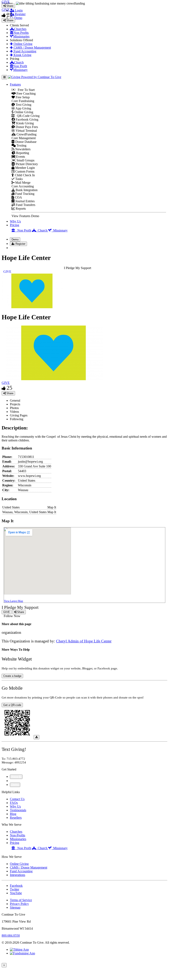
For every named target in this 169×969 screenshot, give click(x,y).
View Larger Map (13, 600)
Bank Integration (26, 190)
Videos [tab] (14, 411)
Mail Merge (22, 182)
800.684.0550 (11, 935)
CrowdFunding (26, 134)
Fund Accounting (24, 51)
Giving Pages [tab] (18, 415)
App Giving (23, 108)
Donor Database (25, 141)
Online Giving (22, 44)
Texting (21, 145)
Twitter (14, 889)
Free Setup (22, 97)
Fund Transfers (25, 205)
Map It (51, 507)
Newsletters (22, 149)
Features (15, 84)
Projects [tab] (15, 404)
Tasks (18, 179)
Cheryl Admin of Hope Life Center (83, 641)
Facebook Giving (26, 119)
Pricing (14, 225)
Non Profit (20, 66)
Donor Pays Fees (26, 127)
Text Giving (23, 104)
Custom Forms (24, 171)
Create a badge (12, 675)
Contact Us (17, 799)
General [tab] (15, 400)
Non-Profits (17, 835)
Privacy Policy (19, 903)
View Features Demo (25, 216)
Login (18, 10)
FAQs (14, 802)
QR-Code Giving (27, 116)
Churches (20, 29)
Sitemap (15, 907)
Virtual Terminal (26, 130)
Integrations (17, 875)
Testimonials (18, 810)
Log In (17, 247)
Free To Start (25, 90)
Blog (13, 814)
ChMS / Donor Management (32, 47)
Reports (20, 208)
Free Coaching (26, 93)
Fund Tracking (24, 193)
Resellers (16, 817)
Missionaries (21, 36)
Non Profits (21, 32)
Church (19, 62)
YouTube (16, 893)
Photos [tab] (14, 408)
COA (18, 197)
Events (20, 156)
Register (20, 14)
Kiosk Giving (22, 55)
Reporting (22, 153)
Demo (17, 18)
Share (9, 393)
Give (13, 780)
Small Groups (25, 160)
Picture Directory (26, 164)
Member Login (24, 167)
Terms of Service (21, 900)
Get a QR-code (12, 705)
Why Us (15, 221)
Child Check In (24, 175)
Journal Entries (24, 201)
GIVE (6, 383)
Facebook (16, 885)
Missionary (20, 70)
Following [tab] (16, 419)
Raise (15, 776)
